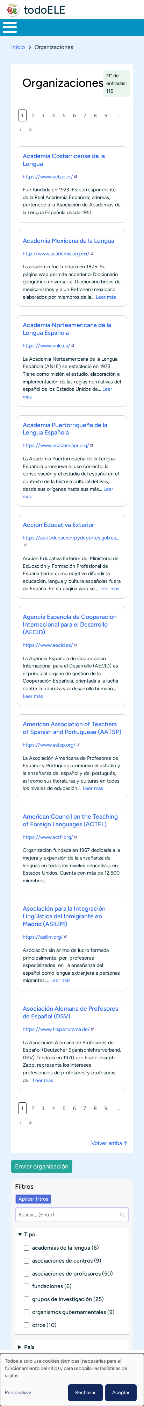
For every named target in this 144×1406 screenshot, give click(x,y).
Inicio (18, 47)
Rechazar (85, 1393)
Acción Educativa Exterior (58, 524)
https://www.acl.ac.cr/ (48, 177)
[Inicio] (13, 10)
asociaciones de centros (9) (66, 1260)
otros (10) (44, 1325)
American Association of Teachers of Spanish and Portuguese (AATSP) (72, 727)
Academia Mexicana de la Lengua (68, 240)
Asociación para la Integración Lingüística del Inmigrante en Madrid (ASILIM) (64, 916)
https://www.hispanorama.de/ (56, 1029)
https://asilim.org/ (43, 937)
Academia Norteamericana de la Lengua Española (67, 328)
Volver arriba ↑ (109, 1143)
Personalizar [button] (18, 1393)
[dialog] (72, 1380)
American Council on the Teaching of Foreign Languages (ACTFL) (70, 820)
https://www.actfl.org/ (48, 837)
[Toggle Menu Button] (10, 27)
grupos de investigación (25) (68, 1299)
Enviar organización (42, 1166)
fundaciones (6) (52, 1286)
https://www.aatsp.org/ (49, 745)
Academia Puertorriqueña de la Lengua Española (65, 428)
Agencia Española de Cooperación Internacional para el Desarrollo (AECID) (70, 624)
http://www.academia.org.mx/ (56, 253)
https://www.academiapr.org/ (56, 445)
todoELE (45, 10)
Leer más (106, 297)
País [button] (29, 1347)
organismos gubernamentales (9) (73, 1312)
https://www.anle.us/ (46, 345)
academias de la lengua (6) (65, 1247)
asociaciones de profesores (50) (72, 1273)
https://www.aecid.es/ (48, 645)
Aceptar (121, 1393)
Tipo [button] (29, 1234)
